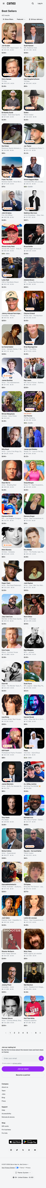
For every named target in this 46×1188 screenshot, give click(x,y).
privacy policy (17, 1063)
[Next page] (40, 1033)
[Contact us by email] (35, 1150)
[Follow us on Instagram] (11, 1150)
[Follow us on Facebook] (29, 1150)
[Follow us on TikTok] (17, 1150)
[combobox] (21, 19)
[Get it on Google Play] (30, 1142)
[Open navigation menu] (4, 3)
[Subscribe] (41, 1058)
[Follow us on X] (23, 1150)
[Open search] (33, 3)
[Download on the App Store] (15, 1142)
